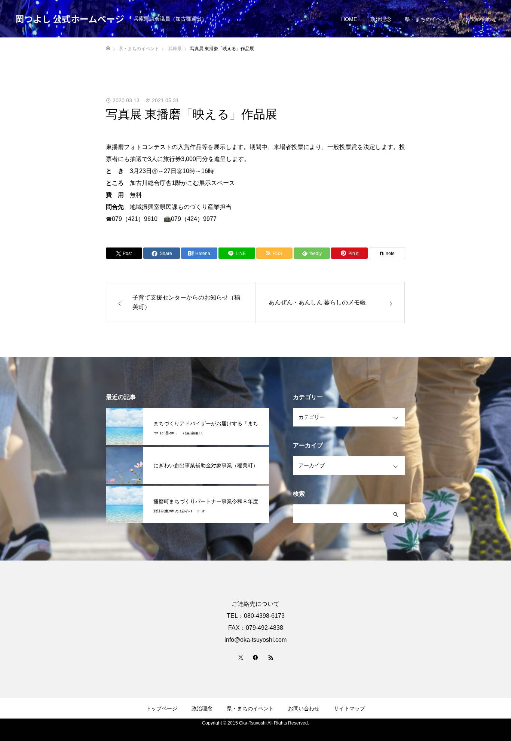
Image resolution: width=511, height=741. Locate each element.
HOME (349, 19)
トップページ (161, 708)
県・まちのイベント (428, 19)
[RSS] (270, 657)
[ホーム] (108, 48)
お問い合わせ (481, 19)
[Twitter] (240, 657)
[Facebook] (255, 657)
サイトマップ (349, 708)
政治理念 (380, 19)
